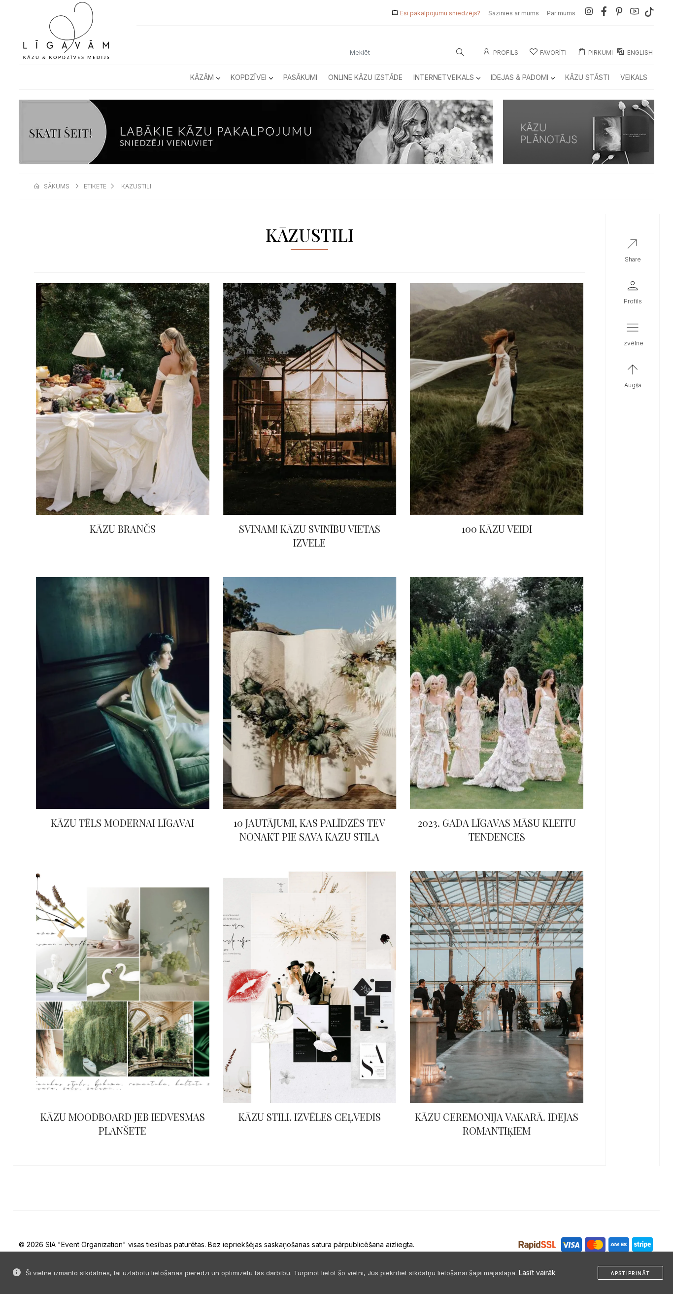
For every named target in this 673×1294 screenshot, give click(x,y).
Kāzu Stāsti (587, 77)
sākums (56, 186)
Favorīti (553, 52)
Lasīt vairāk (537, 1272)
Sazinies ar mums (513, 13)
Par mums (561, 13)
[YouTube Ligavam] (634, 13)
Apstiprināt (630, 1273)
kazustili (136, 186)
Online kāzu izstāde (365, 77)
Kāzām (202, 77)
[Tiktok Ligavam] (649, 13)
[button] (632, 336)
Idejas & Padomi (519, 77)
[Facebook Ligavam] (604, 13)
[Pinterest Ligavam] (619, 13)
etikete (95, 186)
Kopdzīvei (249, 77)
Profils (505, 52)
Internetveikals (443, 77)
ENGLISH (640, 52)
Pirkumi (600, 52)
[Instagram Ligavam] (588, 13)
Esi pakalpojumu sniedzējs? (440, 13)
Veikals (633, 77)
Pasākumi (300, 77)
